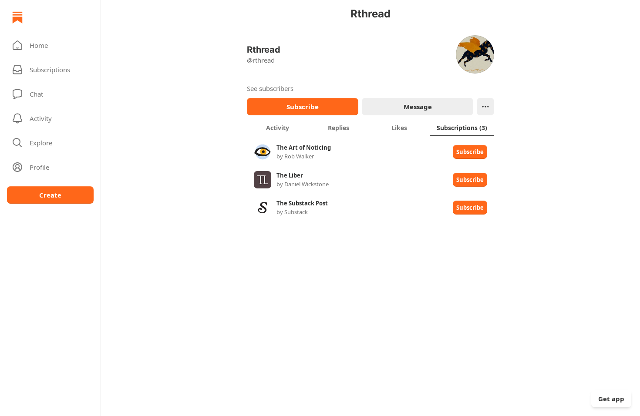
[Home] (17, 17)
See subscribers (270, 88)
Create (50, 195)
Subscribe (302, 106)
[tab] (277, 127)
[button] (50, 45)
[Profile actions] (485, 106)
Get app (611, 398)
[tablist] (370, 127)
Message (418, 106)
